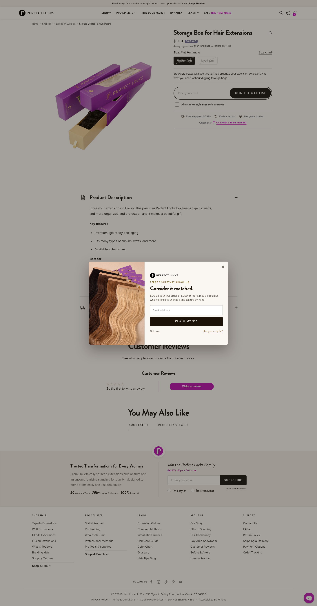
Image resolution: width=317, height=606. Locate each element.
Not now (155, 331)
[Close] (222, 267)
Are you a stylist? (213, 331)
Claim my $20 (186, 321)
